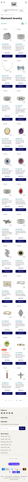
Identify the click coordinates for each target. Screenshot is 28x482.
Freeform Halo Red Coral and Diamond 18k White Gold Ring (21, 202)
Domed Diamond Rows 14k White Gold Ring (6, 109)
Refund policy (16, 476)
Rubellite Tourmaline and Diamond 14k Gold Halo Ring (20, 172)
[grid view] (22, 23)
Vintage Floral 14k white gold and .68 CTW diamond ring (6, 47)
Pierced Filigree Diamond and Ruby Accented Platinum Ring (20, 325)
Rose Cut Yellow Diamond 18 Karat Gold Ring (6, 294)
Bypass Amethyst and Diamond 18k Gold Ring (20, 142)
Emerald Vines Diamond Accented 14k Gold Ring (20, 356)
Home (2, 14)
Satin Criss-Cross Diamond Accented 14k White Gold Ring (21, 294)
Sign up (22, 428)
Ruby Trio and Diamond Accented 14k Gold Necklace (6, 386)
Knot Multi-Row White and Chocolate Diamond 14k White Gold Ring (7, 233)
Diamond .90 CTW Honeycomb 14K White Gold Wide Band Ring (20, 48)
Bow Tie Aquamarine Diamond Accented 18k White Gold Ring (21, 79)
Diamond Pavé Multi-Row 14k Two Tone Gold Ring (7, 202)
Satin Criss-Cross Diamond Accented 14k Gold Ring (6, 324)
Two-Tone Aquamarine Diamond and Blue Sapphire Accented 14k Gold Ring (21, 110)
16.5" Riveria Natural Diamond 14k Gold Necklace (7, 79)
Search (2, 476)
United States (13, 458)
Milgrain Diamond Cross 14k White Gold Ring (20, 386)
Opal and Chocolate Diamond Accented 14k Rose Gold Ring (6, 142)
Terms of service (8, 476)
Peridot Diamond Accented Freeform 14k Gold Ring (6, 356)
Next (20, 400)
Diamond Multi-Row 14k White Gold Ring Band (21, 232)
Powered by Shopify (14, 479)
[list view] (25, 23)
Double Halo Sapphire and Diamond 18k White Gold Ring (7, 172)
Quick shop (7, 53)
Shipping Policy (24, 476)
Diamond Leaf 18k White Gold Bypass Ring (6, 264)
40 (16, 400)
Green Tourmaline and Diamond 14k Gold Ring (20, 264)
